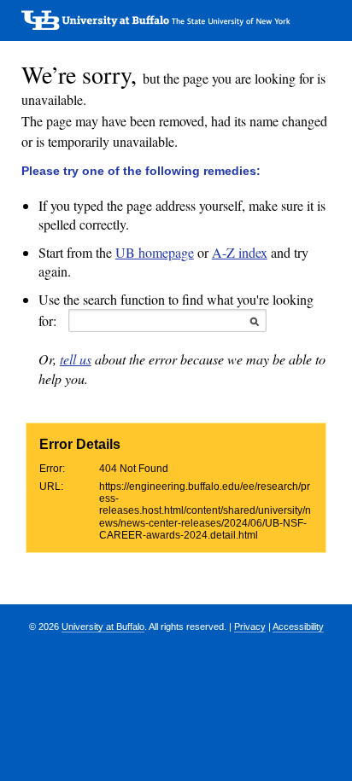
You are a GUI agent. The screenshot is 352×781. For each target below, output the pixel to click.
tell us (75, 359)
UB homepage (154, 252)
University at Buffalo (103, 626)
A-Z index (239, 252)
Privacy (250, 626)
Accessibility (298, 626)
